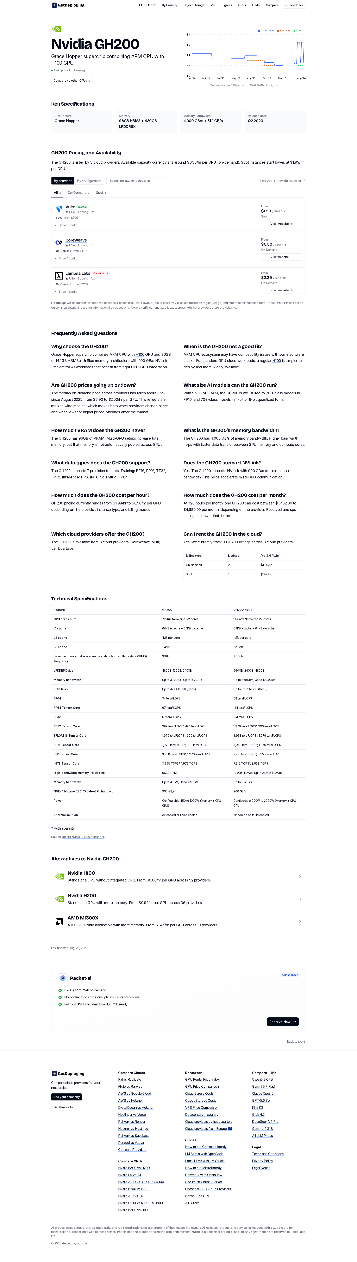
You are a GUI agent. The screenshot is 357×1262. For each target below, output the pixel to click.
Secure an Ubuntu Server (203, 1182)
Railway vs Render (131, 1121)
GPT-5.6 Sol (261, 1100)
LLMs (256, 5)
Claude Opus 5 (262, 1093)
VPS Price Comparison (201, 1107)
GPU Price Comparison (202, 1086)
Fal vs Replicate (129, 1079)
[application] (244, 52)
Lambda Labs (77, 273)
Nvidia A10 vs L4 (130, 1196)
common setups (65, 307)
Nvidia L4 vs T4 (129, 1175)
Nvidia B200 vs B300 (133, 1189)
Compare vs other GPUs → (72, 80)
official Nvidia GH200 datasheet (83, 837)
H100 (140, 354)
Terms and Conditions (268, 1154)
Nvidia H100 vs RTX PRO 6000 (141, 1203)
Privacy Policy (262, 1161)
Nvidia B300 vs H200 (134, 1168)
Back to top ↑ (296, 1041)
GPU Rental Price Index (202, 1079)
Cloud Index (147, 5)
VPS (213, 5)
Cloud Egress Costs (199, 1093)
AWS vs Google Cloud (134, 1093)
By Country (169, 5)
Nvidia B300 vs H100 (133, 1210)
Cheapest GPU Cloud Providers (208, 1189)
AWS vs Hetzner (130, 1100)
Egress (227, 5)
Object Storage (194, 5)
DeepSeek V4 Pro (265, 1121)
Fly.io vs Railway (130, 1086)
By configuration (89, 181)
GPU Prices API (64, 1107)
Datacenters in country (201, 1114)
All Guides (192, 1203)
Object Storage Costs (200, 1100)
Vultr (70, 206)
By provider (63, 181)
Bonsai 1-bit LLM (197, 1196)
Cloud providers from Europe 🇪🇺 (208, 1128)
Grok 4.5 (258, 1114)
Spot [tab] (101, 192)
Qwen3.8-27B (262, 1079)
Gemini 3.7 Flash (264, 1086)
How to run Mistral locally (203, 1168)
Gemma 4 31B (262, 1128)
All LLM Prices (262, 1136)
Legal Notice (261, 1168)
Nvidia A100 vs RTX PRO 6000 (141, 1182)
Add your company (67, 1097)
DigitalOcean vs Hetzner (136, 1107)
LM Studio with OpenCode (204, 1154)
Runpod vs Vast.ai (131, 1143)
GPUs (242, 5)
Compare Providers (132, 1150)
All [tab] (57, 192)
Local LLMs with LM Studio (205, 1161)
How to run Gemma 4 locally (206, 1147)
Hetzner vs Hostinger (133, 1128)
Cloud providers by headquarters (208, 1121)
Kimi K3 (257, 1107)
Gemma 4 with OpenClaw (203, 1175)
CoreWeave (76, 240)
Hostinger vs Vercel (132, 1114)
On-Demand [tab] (78, 192)
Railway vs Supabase (133, 1136)
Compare (272, 5)
